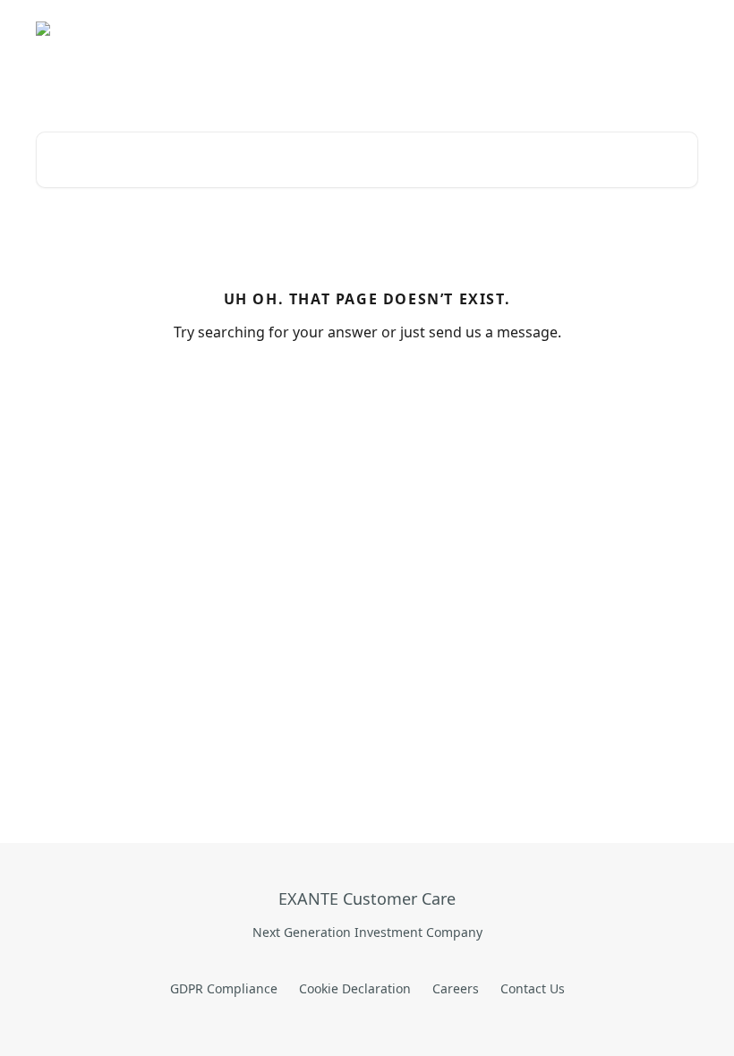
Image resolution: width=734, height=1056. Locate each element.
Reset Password (547, 28)
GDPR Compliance (223, 988)
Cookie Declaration (355, 988)
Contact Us (532, 988)
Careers (455, 988)
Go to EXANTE (325, 28)
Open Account (433, 28)
